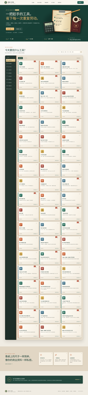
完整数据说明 (77, 379)
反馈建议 (79, 2)
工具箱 (33, 2)
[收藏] (36, 62)
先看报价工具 (18, 28)
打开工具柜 (9, 28)
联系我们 (59, 2)
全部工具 (59, 391)
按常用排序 (78, 58)
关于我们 (53, 2)
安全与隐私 (39, 2)
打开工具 (35, 72)
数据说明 (46, 2)
